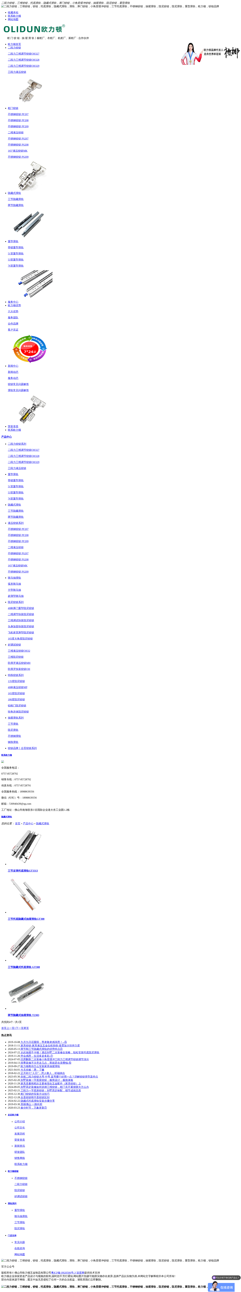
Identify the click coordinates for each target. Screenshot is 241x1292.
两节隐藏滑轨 (16, 205)
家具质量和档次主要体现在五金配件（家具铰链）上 (50, 1083)
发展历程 (19, 1133)
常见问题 (19, 1242)
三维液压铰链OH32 (19, 650)
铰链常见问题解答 (18, 384)
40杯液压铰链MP (17, 687)
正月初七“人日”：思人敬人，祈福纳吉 (42, 1073)
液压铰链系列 (16, 523)
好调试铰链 (14, 644)
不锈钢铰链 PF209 (18, 126)
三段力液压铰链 (17, 72)
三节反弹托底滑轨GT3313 (23, 870)
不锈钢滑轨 (14, 736)
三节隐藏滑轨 (16, 199)
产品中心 (6, 436)
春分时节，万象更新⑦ (33, 1107)
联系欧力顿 (14, 15)
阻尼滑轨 (13, 729)
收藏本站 (13, 12)
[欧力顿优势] (30, 362)
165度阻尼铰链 (16, 693)
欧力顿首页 (14, 44)
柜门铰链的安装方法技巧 (35, 1093)
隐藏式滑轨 (14, 193)
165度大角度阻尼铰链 (20, 638)
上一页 (10, 1028)
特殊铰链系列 (16, 675)
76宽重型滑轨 (16, 265)
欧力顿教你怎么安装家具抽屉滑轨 (40, 1066)
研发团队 (19, 1152)
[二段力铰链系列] (30, 105)
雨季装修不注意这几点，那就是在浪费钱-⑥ (45, 1062)
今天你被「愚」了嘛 (32, 1069)
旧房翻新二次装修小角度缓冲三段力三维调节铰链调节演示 (54, 1059)
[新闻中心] (30, 423)
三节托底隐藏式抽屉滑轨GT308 (26, 918)
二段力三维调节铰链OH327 (23, 53)
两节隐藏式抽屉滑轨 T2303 (23, 1015)
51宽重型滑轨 (16, 253)
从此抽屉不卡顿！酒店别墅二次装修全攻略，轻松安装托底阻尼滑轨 (59, 1052)
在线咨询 (19, 1248)
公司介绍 (19, 1121)
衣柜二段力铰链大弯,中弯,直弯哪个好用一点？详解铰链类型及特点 (59, 1076)
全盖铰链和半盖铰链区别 (35, 1097)
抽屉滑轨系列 (16, 717)
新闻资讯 (19, 1145)
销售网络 (19, 1158)
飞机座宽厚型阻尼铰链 (21, 632)
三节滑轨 (13, 723)
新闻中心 (13, 365)
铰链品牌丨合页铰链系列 (22, 748)
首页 (17, 823)
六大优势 (13, 311)
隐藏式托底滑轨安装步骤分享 (37, 1100)
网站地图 (13, 19)
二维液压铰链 (16, 132)
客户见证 (13, 329)
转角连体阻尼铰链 (18, 711)
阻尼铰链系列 (16, 602)
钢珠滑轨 (13, 742)
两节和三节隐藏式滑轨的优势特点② (41, 1049)
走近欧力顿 (13, 1115)
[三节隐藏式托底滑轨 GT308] (26, 960)
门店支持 (12, 1235)
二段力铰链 (14, 47)
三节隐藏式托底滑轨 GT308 (24, 967)
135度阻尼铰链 (16, 681)
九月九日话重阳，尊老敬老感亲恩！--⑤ (43, 1042)
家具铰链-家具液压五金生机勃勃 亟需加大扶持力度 (50, 1045)
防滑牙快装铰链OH (19, 669)
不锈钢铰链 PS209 (18, 156)
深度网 (80, 1272)
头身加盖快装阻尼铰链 (21, 626)
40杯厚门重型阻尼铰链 (21, 608)
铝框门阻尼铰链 (17, 705)
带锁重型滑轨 (16, 247)
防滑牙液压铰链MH (19, 663)
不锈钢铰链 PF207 (18, 114)
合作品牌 (13, 323)
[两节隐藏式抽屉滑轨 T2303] (26, 1008)
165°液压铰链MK (18, 150)
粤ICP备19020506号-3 (63, 1272)
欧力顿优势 (14, 305)
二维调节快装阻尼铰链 (21, 614)
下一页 (20, 1028)
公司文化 (19, 1127)
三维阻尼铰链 (16, 656)
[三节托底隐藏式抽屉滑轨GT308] (26, 912)
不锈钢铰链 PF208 (18, 120)
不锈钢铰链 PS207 (18, 138)
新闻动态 (13, 372)
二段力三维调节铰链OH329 (23, 65)
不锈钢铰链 (21, 1178)
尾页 (26, 1028)
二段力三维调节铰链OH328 (23, 59)
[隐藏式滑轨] (30, 238)
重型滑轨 (13, 241)
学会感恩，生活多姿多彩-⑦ (36, 1055)
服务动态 (13, 378)
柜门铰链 (13, 108)
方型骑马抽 (14, 590)
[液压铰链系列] (30, 189)
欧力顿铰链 (13, 1171)
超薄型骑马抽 (16, 596)
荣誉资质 (13, 426)
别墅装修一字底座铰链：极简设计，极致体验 (46, 1080)
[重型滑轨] (30, 298)
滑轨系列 (12, 1203)
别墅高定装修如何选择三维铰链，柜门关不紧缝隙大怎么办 (54, 1087)
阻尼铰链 (19, 1190)
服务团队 (13, 317)
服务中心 (13, 302)
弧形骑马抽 (14, 583)
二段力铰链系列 (17, 443)
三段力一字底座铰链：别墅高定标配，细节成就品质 (50, 1090)
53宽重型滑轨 (16, 259)
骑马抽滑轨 (14, 577)
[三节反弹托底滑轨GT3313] (26, 864)
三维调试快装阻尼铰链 (21, 620)
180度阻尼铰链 (16, 699)
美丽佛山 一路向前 (31, 1104)
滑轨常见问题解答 (18, 390)
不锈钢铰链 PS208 (18, 144)
